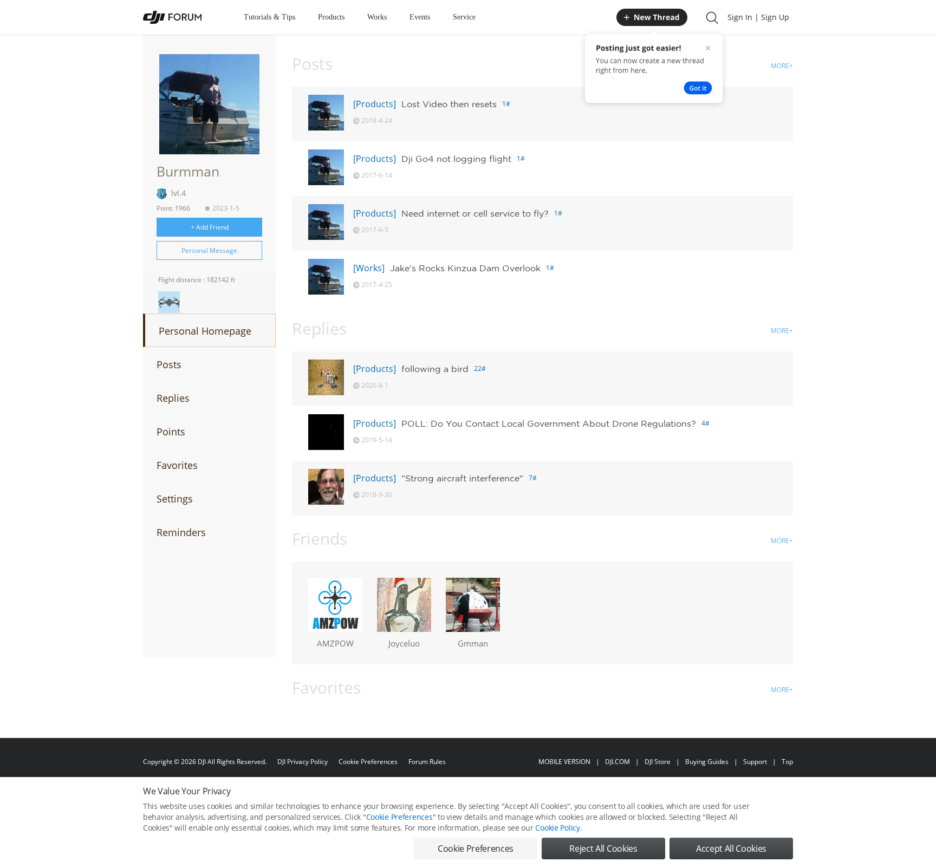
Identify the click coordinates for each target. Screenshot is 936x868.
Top (787, 761)
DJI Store (658, 761)
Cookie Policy (557, 828)
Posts (169, 364)
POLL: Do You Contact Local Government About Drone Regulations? (548, 423)
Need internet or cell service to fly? (475, 213)
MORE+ (782, 65)
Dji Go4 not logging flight (456, 159)
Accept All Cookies (731, 848)
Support (755, 761)
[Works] (369, 268)
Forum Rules (427, 761)
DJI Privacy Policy (302, 761)
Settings (175, 498)
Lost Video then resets (449, 104)
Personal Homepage (205, 330)
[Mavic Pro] (169, 302)
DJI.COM (617, 761)
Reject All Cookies (603, 848)
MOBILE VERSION (564, 761)
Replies (173, 397)
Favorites (177, 465)
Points (171, 431)
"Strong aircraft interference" (462, 478)
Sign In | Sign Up (758, 17)
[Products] (374, 104)
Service (464, 17)
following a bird (435, 369)
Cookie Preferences (368, 761)
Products (331, 17)
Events (420, 17)
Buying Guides (707, 761)
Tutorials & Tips (269, 17)
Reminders (181, 532)
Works (377, 17)
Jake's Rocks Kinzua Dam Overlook (465, 268)
